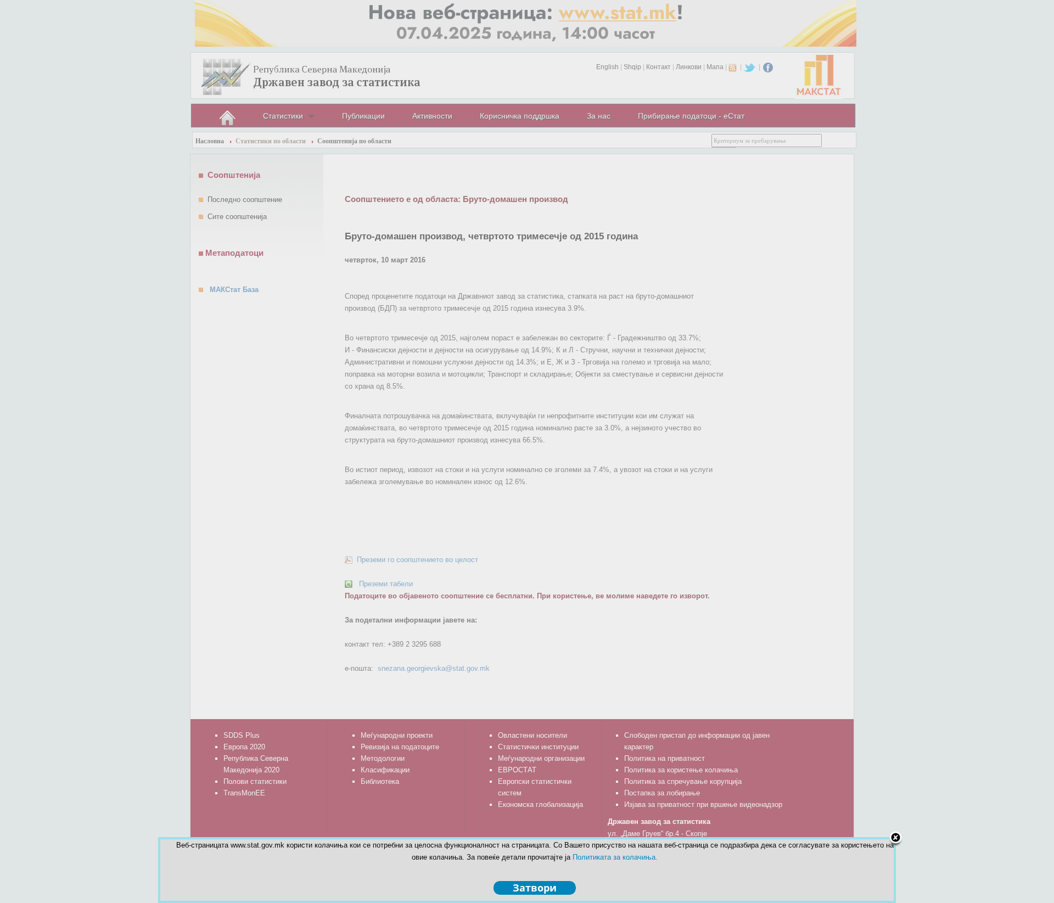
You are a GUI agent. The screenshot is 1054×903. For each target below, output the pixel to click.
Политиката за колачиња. (615, 857)
